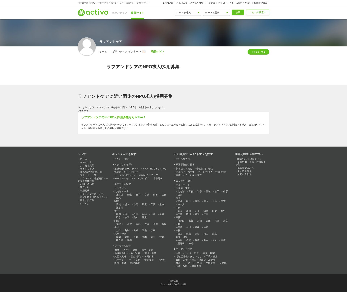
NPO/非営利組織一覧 (91, 172)
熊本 (144, 237)
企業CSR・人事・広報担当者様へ (234, 3)
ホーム (103, 51)
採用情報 (173, 281)
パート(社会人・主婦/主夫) (212, 172)
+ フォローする (258, 52)
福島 (118, 198)
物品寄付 (158, 178)
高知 (206, 227)
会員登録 (210, 3)
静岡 (127, 217)
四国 (178, 224)
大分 (153, 237)
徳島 (179, 227)
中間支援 (149, 259)
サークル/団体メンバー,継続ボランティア (136, 175)
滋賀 (129, 224)
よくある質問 (87, 165)
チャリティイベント (125, 178)
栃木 (127, 204)
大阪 (146, 224)
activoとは (168, 3)
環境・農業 (150, 253)
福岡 (118, 237)
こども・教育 (130, 250)
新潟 (118, 214)
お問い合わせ (87, 184)
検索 (237, 12)
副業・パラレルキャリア (189, 175)
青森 (129, 194)
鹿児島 (119, 240)
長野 (161, 214)
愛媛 (197, 227)
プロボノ (144, 178)
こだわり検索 (257, 12)
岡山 (144, 230)
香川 (188, 227)
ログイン (84, 203)
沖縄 (129, 240)
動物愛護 (135, 263)
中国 (116, 227)
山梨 (153, 214)
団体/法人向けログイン (249, 159)
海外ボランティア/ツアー (127, 172)
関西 (116, 220)
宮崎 (161, 237)
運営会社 (84, 187)
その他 (161, 259)
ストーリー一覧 (88, 175)
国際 (116, 250)
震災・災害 (147, 250)
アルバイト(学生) (185, 172)
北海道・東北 (121, 191)
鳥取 (127, 230)
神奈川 (119, 207)
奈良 (164, 224)
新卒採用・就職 (184, 168)
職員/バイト (137, 12)
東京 (161, 204)
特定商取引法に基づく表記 (94, 197)
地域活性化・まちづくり (127, 253)
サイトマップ (87, 168)
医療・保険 (120, 263)
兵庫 (155, 224)
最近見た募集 (196, 3)
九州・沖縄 (120, 233)
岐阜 (118, 217)
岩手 (138, 194)
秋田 (155, 194)
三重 (144, 217)
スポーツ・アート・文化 (127, 259)
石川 (135, 214)
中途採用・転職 (204, 168)
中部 (116, 211)
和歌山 (119, 224)
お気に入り (181, 3)
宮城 (146, 194)
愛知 (135, 217)
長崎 (135, 237)
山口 (118, 230)
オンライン (120, 188)
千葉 (153, 204)
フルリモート (183, 185)
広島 (153, 230)
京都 (138, 224)
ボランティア (119, 12)
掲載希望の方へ (261, 3)
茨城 (118, 204)
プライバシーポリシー (92, 193)
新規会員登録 (87, 200)
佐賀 (127, 237)
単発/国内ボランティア (126, 168)
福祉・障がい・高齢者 (142, 256)
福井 (144, 214)
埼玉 (144, 204)
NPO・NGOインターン (155, 168)
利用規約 (84, 190)
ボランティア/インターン (128, 51)
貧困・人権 (120, 256)
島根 (135, 230)
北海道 (119, 194)
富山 (127, 214)
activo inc (168, 284)
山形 (164, 194)
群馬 (135, 204)
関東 (116, 201)
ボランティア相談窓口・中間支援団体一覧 (93, 179)
